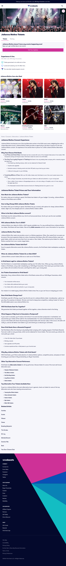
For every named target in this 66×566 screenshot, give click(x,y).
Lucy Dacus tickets (10, 378)
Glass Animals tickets (10, 395)
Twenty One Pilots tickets (11, 392)
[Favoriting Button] (63, 11)
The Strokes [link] (4, 430)
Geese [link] (3, 422)
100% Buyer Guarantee (40, 1)
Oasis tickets (8, 380)
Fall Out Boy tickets (10, 375)
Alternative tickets (15, 365)
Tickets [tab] (5, 39)
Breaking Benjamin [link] (6, 426)
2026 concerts (35, 227)
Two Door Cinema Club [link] (8, 449)
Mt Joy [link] (3, 434)
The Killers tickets (9, 372)
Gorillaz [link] (3, 410)
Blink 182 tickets (9, 403)
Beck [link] (2, 445)
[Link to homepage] (33, 6)
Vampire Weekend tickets (11, 370)
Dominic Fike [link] (4, 442)
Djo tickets (7, 400)
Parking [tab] (12, 39)
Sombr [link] (3, 414)
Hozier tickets (8, 397)
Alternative (15, 136)
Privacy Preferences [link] (7, 553)
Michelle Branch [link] (5, 438)
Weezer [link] (3, 418)
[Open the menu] (2, 6)
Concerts (8, 136)
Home (3, 136)
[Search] (62, 5)
